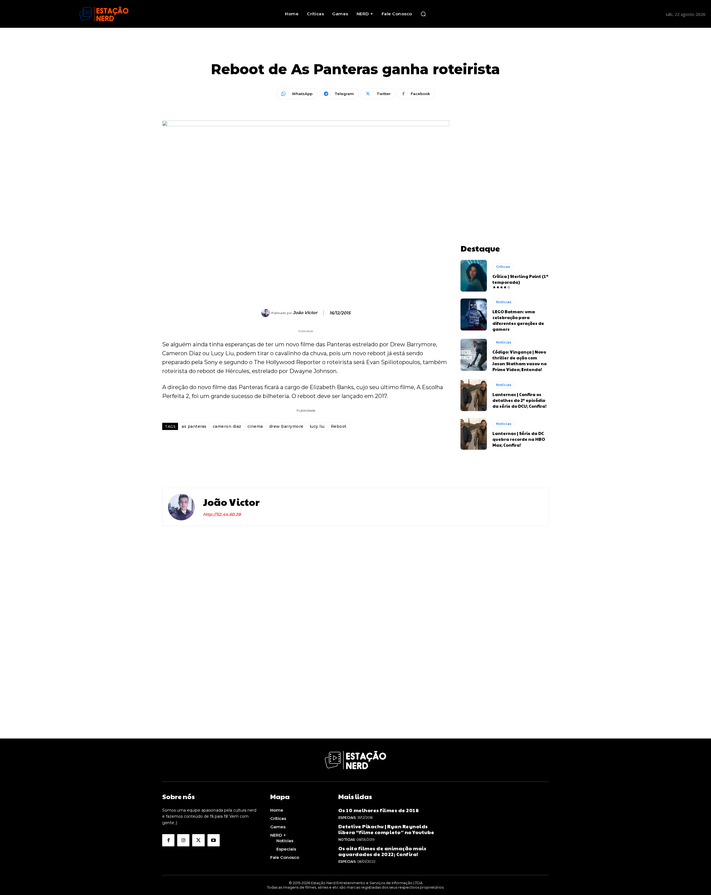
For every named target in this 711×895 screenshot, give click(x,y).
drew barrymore (286, 426)
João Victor (305, 312)
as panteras (194, 426)
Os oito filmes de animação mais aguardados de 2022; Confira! (382, 851)
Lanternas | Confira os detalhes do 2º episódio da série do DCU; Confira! (519, 400)
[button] (423, 13)
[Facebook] (168, 840)
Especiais (347, 818)
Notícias (503, 302)
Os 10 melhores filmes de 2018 (378, 810)
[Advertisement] (504, 155)
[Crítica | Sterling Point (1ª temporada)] (473, 276)
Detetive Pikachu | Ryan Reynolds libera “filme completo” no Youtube (386, 829)
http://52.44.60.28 (222, 514)
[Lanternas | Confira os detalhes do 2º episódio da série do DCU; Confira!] (473, 395)
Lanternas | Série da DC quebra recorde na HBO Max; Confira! (518, 439)
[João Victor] (266, 313)
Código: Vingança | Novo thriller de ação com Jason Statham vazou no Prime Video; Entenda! (519, 360)
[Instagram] (183, 840)
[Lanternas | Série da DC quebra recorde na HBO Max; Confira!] (473, 434)
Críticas (503, 267)
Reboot (339, 426)
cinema (255, 426)
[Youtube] (213, 840)
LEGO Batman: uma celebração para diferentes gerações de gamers (518, 320)
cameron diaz (227, 426)
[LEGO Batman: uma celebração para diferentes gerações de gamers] (473, 314)
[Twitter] (198, 840)
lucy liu (317, 426)
